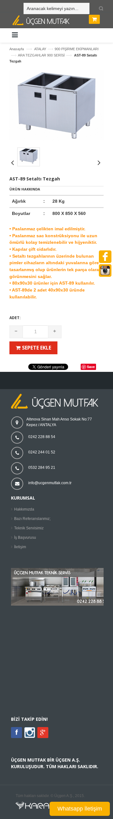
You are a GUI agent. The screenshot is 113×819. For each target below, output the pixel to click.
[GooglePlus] (42, 732)
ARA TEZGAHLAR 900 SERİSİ (41, 55)
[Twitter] (29, 737)
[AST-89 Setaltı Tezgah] (56, 139)
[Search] (100, 9)
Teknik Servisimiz (29, 528)
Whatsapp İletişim (79, 809)
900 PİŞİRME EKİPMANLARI (77, 49)
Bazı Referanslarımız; (32, 519)
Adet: (15, 317)
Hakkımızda (24, 509)
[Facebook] (16, 732)
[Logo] (56, 407)
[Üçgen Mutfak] (58, 21)
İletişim (20, 547)
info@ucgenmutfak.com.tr (50, 483)
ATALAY (40, 49)
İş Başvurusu (25, 537)
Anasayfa (16, 49)
